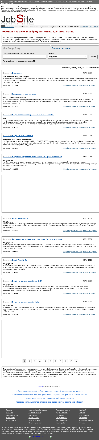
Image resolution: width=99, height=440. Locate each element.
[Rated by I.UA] (60, 437)
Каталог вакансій (62, 420)
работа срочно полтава (26, 391)
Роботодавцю (11, 420)
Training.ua (83, 418)
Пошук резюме (33, 418)
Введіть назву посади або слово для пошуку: (19, 53)
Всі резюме (32, 415)
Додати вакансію (34, 413)
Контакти (9, 413)
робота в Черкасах (62, 7)
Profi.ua (82, 423)
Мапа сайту (10, 418)
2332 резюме (93, 26)
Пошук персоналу (35, 423)
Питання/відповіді (12, 415)
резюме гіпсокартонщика (53, 395)
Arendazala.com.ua (86, 420)
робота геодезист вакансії (49, 391)
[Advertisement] (50, 194)
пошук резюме (7, 433)
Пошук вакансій (61, 418)
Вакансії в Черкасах (7, 27)
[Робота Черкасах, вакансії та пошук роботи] (17, 19)
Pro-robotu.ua (84, 415)
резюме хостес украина (72, 391)
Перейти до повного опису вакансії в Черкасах (80, 85)
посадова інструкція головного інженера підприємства (40, 402)
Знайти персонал (62, 48)
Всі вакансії (60, 415)
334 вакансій (84, 26)
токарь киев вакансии (35, 398)
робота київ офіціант (74, 402)
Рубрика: (51, 53)
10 (71, 361)
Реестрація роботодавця (37, 410)
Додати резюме (62, 413)
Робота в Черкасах (9, 428)
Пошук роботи (61, 423)
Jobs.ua (40, 387)
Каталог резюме (34, 420)
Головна (9, 410)
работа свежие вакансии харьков (26, 395)
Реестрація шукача (63, 410)
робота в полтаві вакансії (76, 395)
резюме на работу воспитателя (60, 398)
